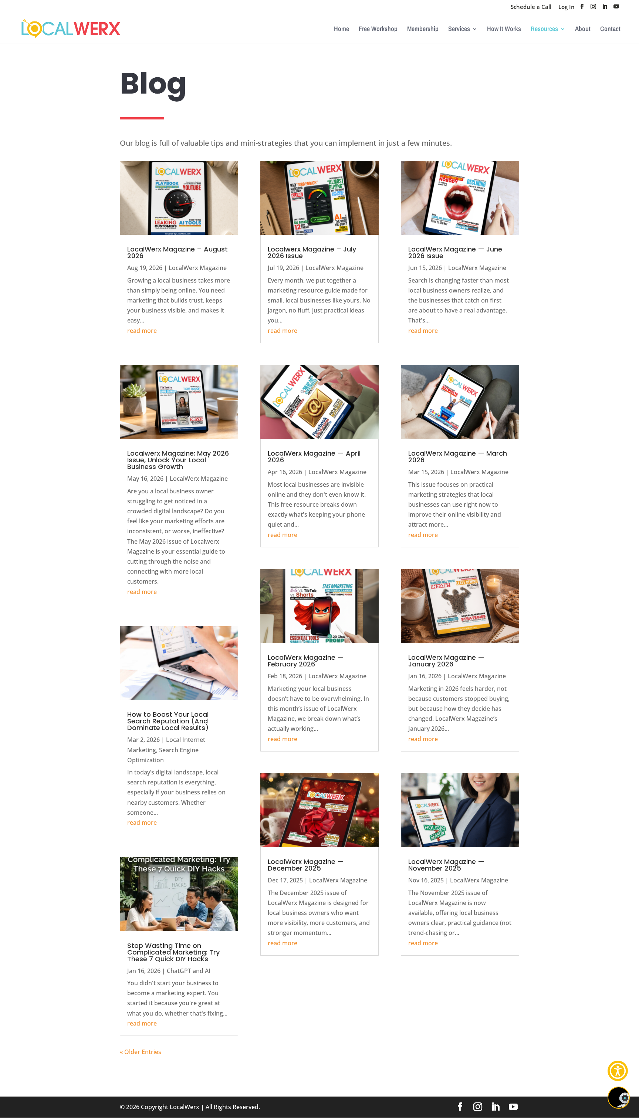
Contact (610, 29)
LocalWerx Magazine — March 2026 (457, 457)
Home (341, 29)
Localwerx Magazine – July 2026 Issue (312, 252)
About (583, 29)
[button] (618, 1071)
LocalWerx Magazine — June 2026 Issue (455, 252)
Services (459, 29)
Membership (423, 29)
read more (142, 331)
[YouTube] (616, 9)
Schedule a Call (531, 7)
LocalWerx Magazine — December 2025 (306, 865)
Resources (544, 29)
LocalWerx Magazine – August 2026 (177, 252)
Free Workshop (378, 29)
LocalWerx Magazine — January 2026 (446, 661)
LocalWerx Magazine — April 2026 (314, 457)
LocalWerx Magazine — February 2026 (306, 661)
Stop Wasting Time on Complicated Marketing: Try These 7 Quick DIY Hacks (173, 952)
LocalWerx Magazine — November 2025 (446, 865)
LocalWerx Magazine (198, 268)
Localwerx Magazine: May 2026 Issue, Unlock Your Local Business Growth (178, 460)
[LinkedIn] (605, 9)
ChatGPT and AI (188, 971)
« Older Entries (140, 1052)
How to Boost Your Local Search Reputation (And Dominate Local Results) (168, 721)
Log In (566, 7)
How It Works (504, 29)
